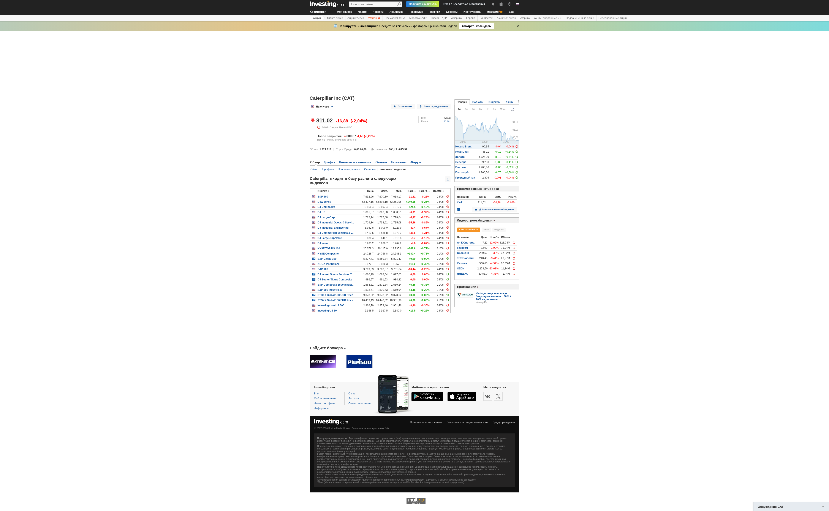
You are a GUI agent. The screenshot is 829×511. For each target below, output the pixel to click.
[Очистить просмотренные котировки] (458, 208)
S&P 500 (323, 196)
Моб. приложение (325, 398)
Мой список (344, 11)
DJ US (321, 212)
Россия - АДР (439, 18)
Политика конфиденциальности (467, 422)
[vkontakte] (487, 396)
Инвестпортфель (324, 403)
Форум (415, 162)
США (446, 121)
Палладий (461, 172)
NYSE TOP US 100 (329, 248)
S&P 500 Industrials (330, 289)
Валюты (477, 102)
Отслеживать (405, 106)
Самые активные (468, 229)
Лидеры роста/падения (474, 220)
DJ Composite (326, 207)
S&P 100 (323, 269)
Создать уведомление (436, 106)
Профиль (328, 169)
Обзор (314, 169)
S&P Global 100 (327, 258)
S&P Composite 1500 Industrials (336, 284)
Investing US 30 (327, 310)
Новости (378, 11)
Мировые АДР (418, 18)
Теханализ (416, 11)
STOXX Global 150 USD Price (335, 295)
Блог (317, 393)
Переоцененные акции (612, 18)
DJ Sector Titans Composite (335, 279)
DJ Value (323, 243)
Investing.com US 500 (331, 305)
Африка (525, 18)
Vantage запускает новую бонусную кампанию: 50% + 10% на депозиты (493, 296)
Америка (456, 18)
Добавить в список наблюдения (496, 209)
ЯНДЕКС (462, 273)
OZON (460, 268)
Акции (317, 18)
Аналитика (396, 11)
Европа (470, 18)
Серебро (460, 162)
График (329, 162)
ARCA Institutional (329, 264)
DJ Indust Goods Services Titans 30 (336, 274)
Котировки (318, 11)
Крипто (362, 11)
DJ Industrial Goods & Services (336, 222)
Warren (373, 18)
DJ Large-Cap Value (330, 238)
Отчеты (381, 162)
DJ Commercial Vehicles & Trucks (336, 232)
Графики (434, 11)
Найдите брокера (326, 348)
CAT (459, 202)
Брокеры (451, 11)
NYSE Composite (328, 253)
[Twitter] (498, 396)
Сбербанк (463, 253)
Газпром (462, 247)
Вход (446, 4)
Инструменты (472, 11)
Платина (460, 167)
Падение (499, 229)
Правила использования (426, 422)
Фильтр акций (334, 18)
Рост (486, 229)
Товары (462, 102)
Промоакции (466, 286)
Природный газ (465, 177)
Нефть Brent (463, 146)
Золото (460, 156)
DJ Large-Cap (326, 217)
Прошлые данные (349, 169)
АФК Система (466, 242)
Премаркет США (395, 18)
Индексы (494, 102)
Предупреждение (503, 422)
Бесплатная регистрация (469, 4)
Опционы (370, 169)
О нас (351, 393)
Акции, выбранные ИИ (548, 18)
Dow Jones (324, 201)
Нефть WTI (462, 151)
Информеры (321, 408)
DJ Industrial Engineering (333, 227)
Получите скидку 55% (423, 4)
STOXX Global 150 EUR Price (335, 300)
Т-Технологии (465, 258)
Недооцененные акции (580, 18)
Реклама (353, 398)
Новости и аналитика (355, 162)
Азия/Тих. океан (506, 18)
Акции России (355, 18)
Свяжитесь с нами (359, 403)
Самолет (462, 263)
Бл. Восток (485, 18)
